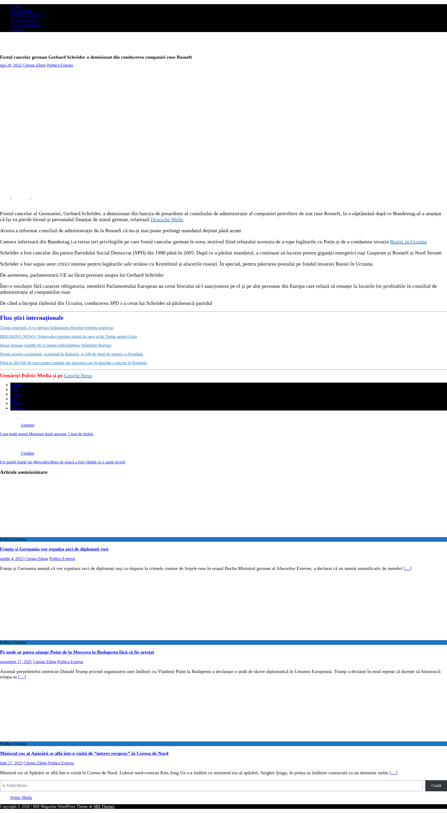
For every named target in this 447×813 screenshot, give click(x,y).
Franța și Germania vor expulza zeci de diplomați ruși (54, 549)
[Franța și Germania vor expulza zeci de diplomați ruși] (42, 534)
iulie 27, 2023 (11, 763)
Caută (436, 785)
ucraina (16, 408)
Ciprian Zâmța (34, 65)
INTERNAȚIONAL (27, 15)
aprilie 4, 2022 (12, 558)
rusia (14, 399)
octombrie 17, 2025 (16, 662)
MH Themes (104, 806)
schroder (17, 403)
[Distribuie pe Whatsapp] (44, 196)
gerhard (16, 385)
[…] (407, 568)
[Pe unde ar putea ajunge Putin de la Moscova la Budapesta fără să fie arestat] (42, 638)
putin (14, 389)
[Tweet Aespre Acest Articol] (25, 196)
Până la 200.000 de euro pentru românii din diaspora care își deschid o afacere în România (73, 363)
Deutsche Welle (167, 219)
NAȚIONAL (21, 11)
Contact (16, 29)
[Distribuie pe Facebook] (6, 196)
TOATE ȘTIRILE (25, 25)
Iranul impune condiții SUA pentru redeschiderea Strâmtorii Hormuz (55, 345)
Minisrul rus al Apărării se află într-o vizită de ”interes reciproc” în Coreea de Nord (84, 753)
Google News (78, 375)
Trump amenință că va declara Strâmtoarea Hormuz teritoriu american (56, 328)
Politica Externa (60, 65)
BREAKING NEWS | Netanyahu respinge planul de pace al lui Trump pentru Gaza (68, 336)
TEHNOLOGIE (24, 20)
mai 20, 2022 (10, 65)
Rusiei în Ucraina (408, 241)
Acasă (15, 6)
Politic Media (21, 797)
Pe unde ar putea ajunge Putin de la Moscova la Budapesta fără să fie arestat (77, 652)
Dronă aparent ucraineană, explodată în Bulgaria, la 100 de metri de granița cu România (71, 354)
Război (16, 394)
